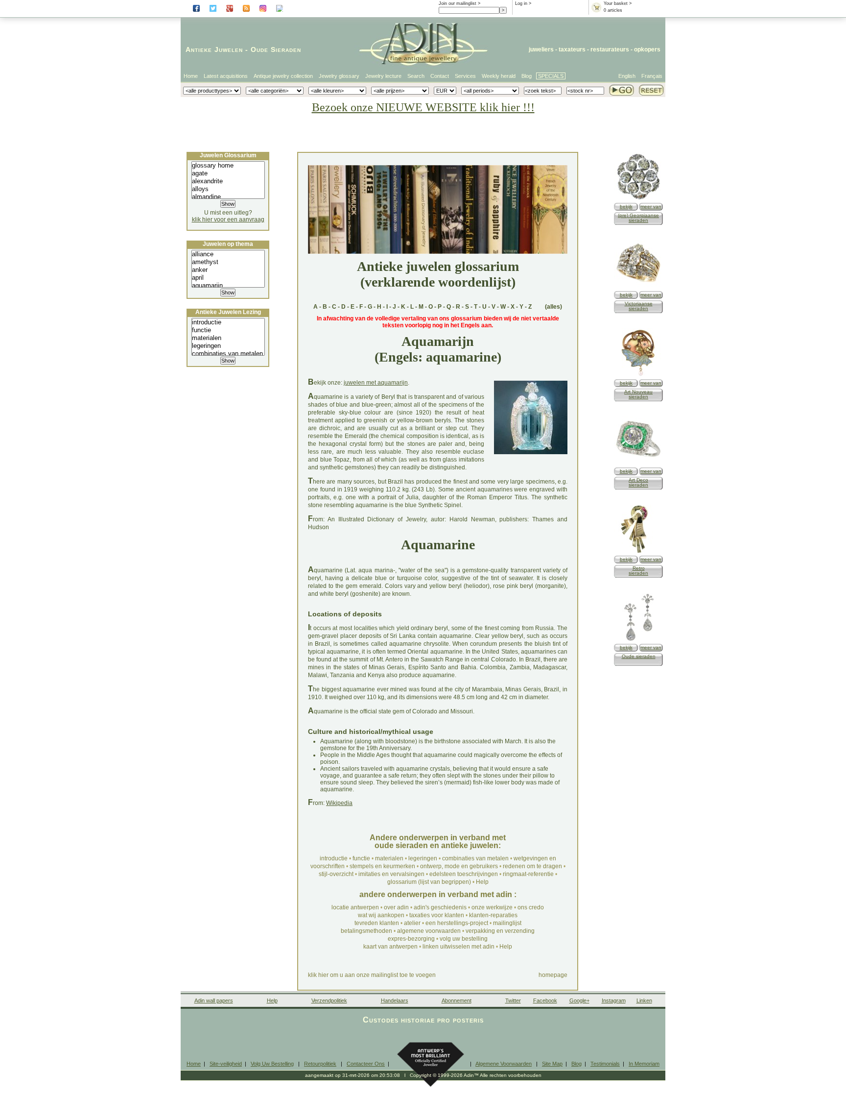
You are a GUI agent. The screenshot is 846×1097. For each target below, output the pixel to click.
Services (465, 76)
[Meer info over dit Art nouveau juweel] (638, 375)
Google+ (579, 1000)
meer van (650, 206)
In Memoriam (644, 1064)
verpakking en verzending (500, 930)
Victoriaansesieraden (639, 306)
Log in (521, 3)
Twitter (513, 1000)
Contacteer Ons (366, 1064)
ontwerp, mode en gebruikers (459, 866)
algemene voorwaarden (429, 930)
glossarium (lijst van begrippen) (429, 881)
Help (482, 881)
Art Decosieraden (638, 482)
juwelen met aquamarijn (376, 382)
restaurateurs (609, 49)
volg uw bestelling (464, 938)
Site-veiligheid (226, 1064)
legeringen (422, 858)
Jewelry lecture (383, 76)
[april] (228, 278)
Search (415, 76)
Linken (644, 1000)
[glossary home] (228, 166)
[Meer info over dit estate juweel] (638, 640)
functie (361, 858)
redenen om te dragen (532, 866)
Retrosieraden (638, 570)
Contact (439, 76)
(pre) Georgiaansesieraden (638, 218)
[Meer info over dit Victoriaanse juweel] (638, 287)
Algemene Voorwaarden (503, 1064)
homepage (553, 975)
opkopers (647, 49)
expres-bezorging (411, 938)
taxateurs (572, 49)
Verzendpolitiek (329, 1000)
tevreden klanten (376, 923)
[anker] (228, 270)
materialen (389, 858)
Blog (526, 76)
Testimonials (605, 1064)
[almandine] (228, 197)
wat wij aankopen (381, 915)
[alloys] (228, 189)
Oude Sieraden (276, 49)
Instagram (614, 1000)
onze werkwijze (492, 907)
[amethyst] (228, 262)
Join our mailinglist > (459, 3)
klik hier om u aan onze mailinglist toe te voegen (372, 975)
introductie (334, 858)
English (626, 76)
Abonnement (456, 1000)
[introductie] (228, 322)
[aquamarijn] (228, 286)
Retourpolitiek (320, 1064)
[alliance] (228, 254)
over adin (396, 907)
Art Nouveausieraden (638, 394)
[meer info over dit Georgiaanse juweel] (638, 199)
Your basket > (618, 3)
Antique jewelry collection (283, 76)
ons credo (530, 907)
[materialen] (228, 338)
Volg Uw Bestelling (272, 1064)
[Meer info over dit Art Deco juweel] (638, 463)
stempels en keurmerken (382, 866)
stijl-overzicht (336, 874)
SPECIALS (551, 76)
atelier (412, 923)
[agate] (228, 173)
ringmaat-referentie (528, 874)
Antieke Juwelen (214, 49)
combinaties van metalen (475, 858)
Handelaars (394, 1000)
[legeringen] (228, 346)
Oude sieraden (639, 656)
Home (191, 76)
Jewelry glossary (339, 76)
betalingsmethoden (366, 930)
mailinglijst (507, 923)
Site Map (552, 1064)
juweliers (541, 49)
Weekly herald (499, 76)
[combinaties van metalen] (228, 354)
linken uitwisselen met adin (458, 946)
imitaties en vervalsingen (391, 874)
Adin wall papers (213, 1000)
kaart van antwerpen (390, 946)
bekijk (626, 206)
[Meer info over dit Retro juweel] (638, 552)
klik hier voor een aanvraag (228, 219)
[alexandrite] (228, 181)
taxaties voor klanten (436, 915)
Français (651, 76)
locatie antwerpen (355, 907)
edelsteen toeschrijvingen (463, 874)
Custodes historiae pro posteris (423, 1020)
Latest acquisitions (226, 76)
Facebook (545, 1000)
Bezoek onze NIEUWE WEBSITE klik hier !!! (423, 107)
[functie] (228, 330)
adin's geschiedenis (440, 907)
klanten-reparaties (493, 915)
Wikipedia (339, 803)
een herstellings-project (456, 923)
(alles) (553, 306)
